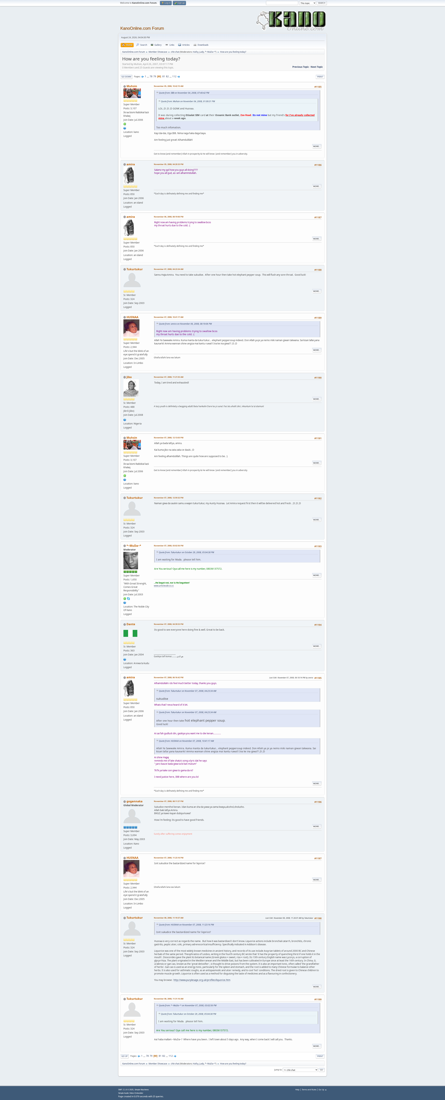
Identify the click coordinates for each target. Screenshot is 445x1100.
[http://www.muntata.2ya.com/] (124, 659)
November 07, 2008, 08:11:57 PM (168, 801)
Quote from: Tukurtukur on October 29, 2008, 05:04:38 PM (186, 552)
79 (154, 76)
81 (163, 76)
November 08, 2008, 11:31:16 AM (168, 998)
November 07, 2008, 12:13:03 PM (168, 437)
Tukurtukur (135, 269)
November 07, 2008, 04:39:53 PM (168, 624)
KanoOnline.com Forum (142, 28)
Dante (131, 624)
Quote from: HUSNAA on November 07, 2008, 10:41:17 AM (186, 740)
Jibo (129, 377)
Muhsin (132, 86)
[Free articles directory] (124, 602)
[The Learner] (124, 127)
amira (131, 164)
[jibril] (124, 419)
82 (167, 76)
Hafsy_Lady (198, 51)
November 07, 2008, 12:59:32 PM (168, 497)
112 (174, 76)
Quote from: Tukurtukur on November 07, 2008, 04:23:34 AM (187, 690)
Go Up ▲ (323, 1089)
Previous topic (300, 66)
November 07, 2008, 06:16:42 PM (168, 677)
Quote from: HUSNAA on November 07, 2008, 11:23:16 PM (186, 924)
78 (151, 76)
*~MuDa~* (210, 51)
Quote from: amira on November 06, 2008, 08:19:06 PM (185, 323)
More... (316, 146)
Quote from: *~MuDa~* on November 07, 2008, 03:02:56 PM (187, 1005)
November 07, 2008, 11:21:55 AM (168, 377)
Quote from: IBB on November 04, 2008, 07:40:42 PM (184, 92)
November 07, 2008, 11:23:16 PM (168, 857)
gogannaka (135, 801)
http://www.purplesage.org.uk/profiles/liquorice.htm (201, 980)
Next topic (317, 66)
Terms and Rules (309, 1089)
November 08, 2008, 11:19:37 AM (168, 917)
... (148, 76)
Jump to (278, 1069)
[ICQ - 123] (124, 123)
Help (297, 1089)
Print (320, 76)
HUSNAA (132, 317)
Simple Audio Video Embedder (130, 1093)
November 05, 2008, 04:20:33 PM (168, 164)
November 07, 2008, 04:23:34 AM (168, 269)
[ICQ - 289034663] (124, 598)
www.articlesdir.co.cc (164, 585)
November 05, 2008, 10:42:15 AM (168, 86)
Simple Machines (142, 1090)
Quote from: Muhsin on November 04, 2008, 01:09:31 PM (188, 101)
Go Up (125, 1056)
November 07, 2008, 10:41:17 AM (168, 317)
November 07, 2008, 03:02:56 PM (168, 545)
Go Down (126, 76)
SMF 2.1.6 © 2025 (126, 1090)
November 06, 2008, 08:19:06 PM (168, 216)
